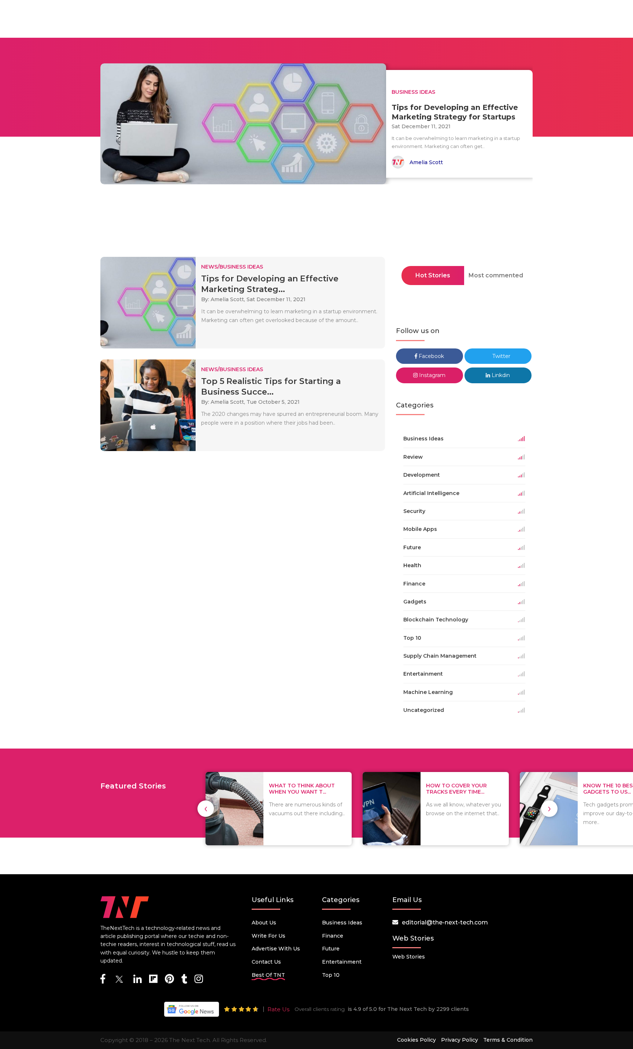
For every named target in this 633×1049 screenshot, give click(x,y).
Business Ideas (342, 922)
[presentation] (205, 808)
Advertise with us (276, 948)
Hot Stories (432, 275)
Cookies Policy (416, 1040)
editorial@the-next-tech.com (445, 922)
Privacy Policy (459, 1040)
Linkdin (500, 375)
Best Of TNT (268, 975)
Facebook (430, 356)
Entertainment (342, 961)
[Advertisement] (316, 222)
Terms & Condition (508, 1040)
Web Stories (408, 956)
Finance (332, 935)
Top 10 (331, 975)
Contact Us (266, 961)
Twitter (500, 356)
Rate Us (278, 1009)
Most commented (496, 275)
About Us (264, 922)
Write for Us (268, 935)
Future (331, 948)
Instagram (431, 375)
